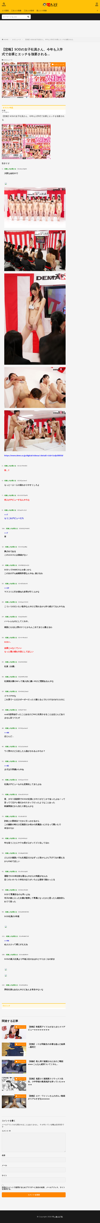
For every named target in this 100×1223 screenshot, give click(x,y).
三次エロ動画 (29, 10)
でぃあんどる (57, 1217)
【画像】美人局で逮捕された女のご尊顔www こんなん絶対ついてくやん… (45, 1062)
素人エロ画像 (41, 10)
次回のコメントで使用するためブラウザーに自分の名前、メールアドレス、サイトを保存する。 (33, 1188)
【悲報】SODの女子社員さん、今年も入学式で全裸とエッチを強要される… (49, 39)
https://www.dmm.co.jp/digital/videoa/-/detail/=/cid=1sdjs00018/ (33, 455)
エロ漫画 (5, 10)
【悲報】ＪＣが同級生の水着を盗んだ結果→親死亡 (46, 1045)
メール (4, 1165)
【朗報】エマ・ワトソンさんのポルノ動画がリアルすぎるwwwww (46, 1097)
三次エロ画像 (16, 10)
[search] (28, 17)
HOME (6, 39)
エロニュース (16, 39)
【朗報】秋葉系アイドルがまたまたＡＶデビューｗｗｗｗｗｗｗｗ (46, 1028)
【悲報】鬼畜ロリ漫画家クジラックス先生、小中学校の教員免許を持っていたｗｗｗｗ (46, 1081)
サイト (4, 1175)
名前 (3, 1155)
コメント (6, 1131)
